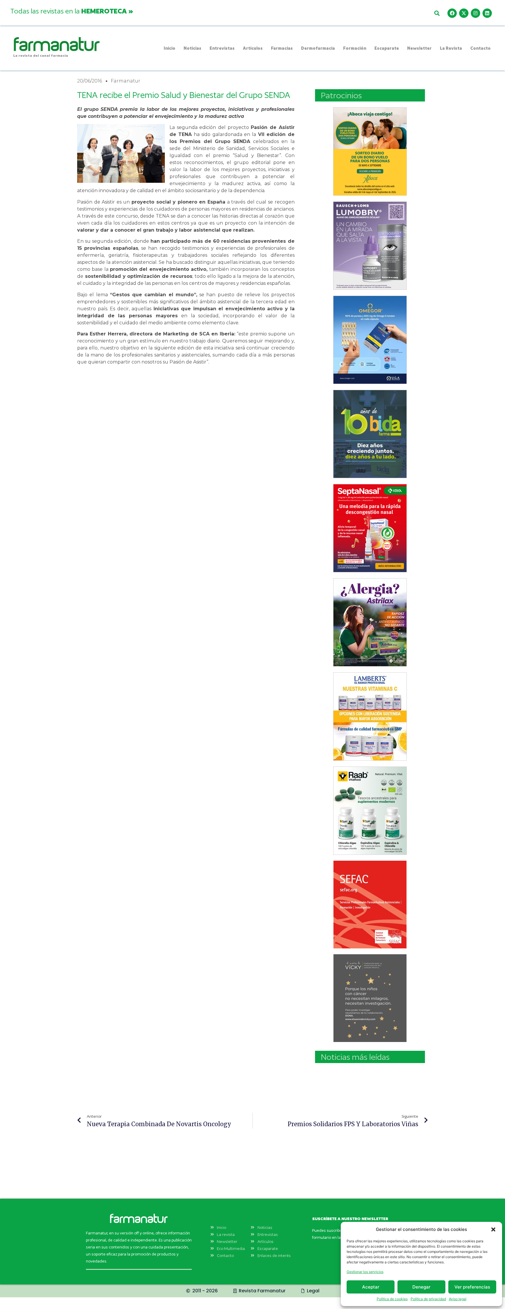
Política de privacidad (428, 1299)
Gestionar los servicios (365, 1272)
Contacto (480, 48)
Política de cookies (392, 1299)
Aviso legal (457, 1299)
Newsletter (419, 48)
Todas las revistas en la (71, 11)
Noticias (192, 48)
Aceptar (370, 1287)
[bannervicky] (370, 998)
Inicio (169, 48)
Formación (354, 48)
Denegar (421, 1287)
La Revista (451, 48)
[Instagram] (475, 13)
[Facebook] (452, 13)
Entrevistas (222, 48)
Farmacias (282, 48)
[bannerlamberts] (370, 151)
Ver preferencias (472, 1287)
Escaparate (386, 48)
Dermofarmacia (318, 48)
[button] (493, 1229)
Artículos (253, 48)
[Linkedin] (487, 13)
